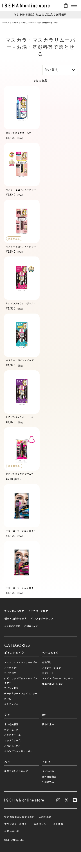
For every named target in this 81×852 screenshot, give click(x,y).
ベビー (8, 762)
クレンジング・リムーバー (18, 751)
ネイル (7, 698)
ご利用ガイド (31, 626)
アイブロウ (10, 672)
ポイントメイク (14, 652)
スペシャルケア (12, 745)
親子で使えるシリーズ (16, 771)
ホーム (5, 22)
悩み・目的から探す (15, 618)
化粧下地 (47, 662)
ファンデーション (51, 667)
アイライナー (11, 667)
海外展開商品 (49, 776)
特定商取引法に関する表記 (19, 816)
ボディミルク (11, 729)
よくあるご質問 (12, 626)
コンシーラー (49, 672)
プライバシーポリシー (16, 824)
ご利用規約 (45, 816)
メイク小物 (48, 771)
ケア (7, 714)
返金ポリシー (41, 824)
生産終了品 (48, 782)
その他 (46, 762)
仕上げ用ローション (52, 683)
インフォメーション (42, 618)
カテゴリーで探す (38, 611)
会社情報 (58, 824)
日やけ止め (48, 724)
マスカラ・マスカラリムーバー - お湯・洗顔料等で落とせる (33, 22)
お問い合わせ (11, 831)
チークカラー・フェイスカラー (20, 693)
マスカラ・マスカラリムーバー (20, 662)
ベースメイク (50, 652)
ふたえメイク (11, 704)
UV (44, 714)
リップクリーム (12, 740)
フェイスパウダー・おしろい (57, 678)
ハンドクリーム (12, 735)
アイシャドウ (11, 688)
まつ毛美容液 (11, 724)
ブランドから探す (14, 611)
